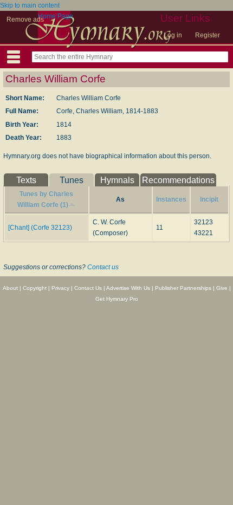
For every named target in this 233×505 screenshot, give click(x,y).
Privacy (60, 288)
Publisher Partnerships (183, 288)
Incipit (209, 199)
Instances (171, 199)
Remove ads (25, 19)
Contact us (103, 267)
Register (207, 35)
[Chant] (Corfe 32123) (40, 227)
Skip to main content (30, 5)
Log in (173, 35)
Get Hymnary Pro (116, 299)
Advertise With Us (128, 288)
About (10, 288)
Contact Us (88, 288)
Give (222, 288)
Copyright (35, 288)
